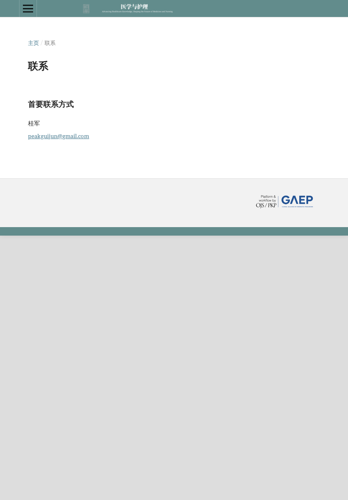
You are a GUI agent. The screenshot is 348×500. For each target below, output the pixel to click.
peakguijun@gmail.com (58, 136)
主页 (33, 42)
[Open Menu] (28, 8)
